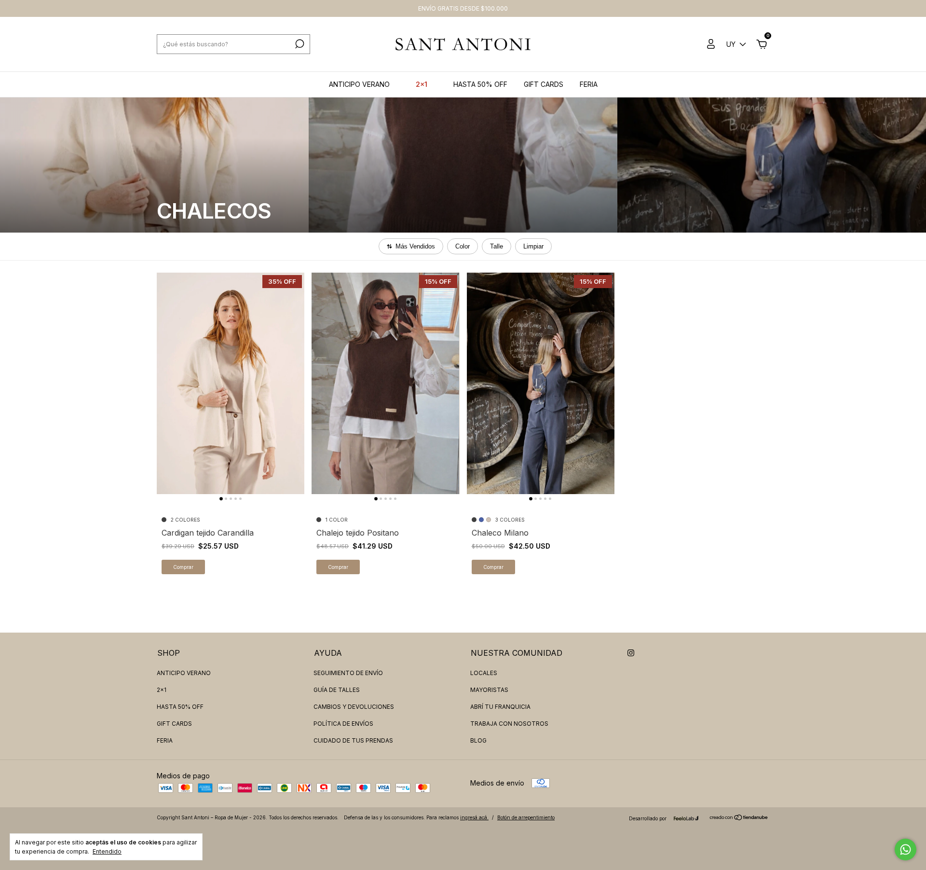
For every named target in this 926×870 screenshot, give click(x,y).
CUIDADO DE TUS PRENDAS (353, 740)
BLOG (478, 740)
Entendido (107, 851)
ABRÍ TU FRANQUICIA (500, 706)
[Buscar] (299, 44)
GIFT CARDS (543, 84)
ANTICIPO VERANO (359, 84)
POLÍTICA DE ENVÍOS (343, 723)
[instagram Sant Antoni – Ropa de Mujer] (631, 653)
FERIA (589, 84)
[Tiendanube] (739, 818)
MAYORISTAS (489, 689)
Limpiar (533, 246)
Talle (496, 246)
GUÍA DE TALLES (336, 689)
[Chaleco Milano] (540, 383)
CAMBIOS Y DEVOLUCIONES (353, 706)
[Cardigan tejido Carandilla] (230, 383)
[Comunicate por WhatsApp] (905, 849)
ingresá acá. (474, 817)
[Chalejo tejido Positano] (385, 383)
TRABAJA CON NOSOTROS (509, 723)
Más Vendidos (415, 246)
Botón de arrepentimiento (526, 817)
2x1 (421, 84)
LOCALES (483, 673)
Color (462, 246)
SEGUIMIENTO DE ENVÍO (348, 673)
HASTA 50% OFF (480, 84)
